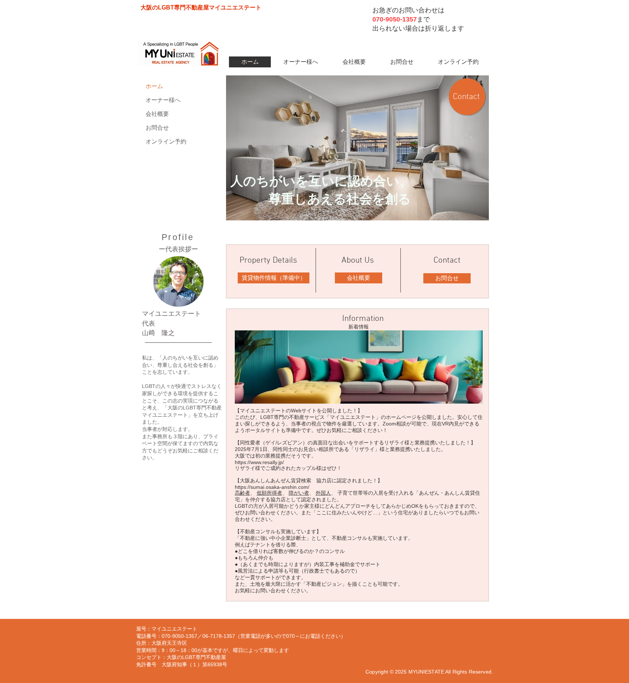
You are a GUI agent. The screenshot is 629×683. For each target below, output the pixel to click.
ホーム (154, 86)
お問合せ (157, 128)
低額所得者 (269, 493)
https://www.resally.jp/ (259, 462)
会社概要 (157, 114)
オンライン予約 (166, 141)
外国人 (323, 493)
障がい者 (299, 493)
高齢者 (242, 493)
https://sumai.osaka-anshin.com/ (272, 487)
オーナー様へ (163, 100)
